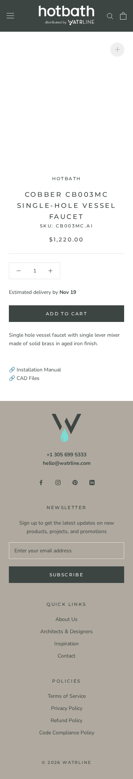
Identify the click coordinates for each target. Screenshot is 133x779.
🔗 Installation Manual (35, 369)
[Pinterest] (75, 482)
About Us (66, 619)
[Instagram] (58, 482)
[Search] (110, 16)
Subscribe (67, 574)
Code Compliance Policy (66, 732)
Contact (66, 655)
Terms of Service (67, 696)
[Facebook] (41, 482)
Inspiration (66, 643)
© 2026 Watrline (66, 762)
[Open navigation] (10, 15)
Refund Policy (66, 720)
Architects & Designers (66, 631)
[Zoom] (117, 49)
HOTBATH (66, 178)
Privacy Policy (66, 708)
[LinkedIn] (92, 482)
